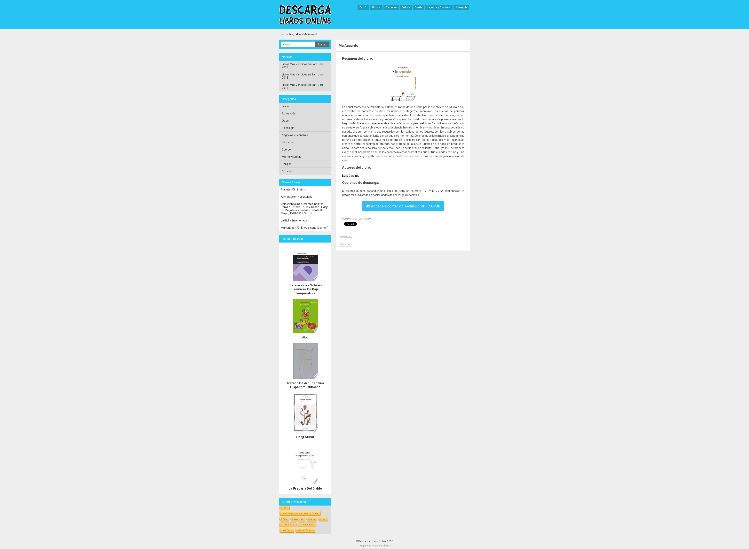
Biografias (295, 34)
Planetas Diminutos (293, 189)
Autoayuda (461, 7)
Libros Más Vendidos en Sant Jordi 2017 (303, 86)
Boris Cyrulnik (350, 175)
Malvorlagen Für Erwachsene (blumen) (304, 227)
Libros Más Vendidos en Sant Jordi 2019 (303, 66)
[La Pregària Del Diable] (305, 484)
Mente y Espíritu (292, 156)
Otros (285, 120)
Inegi (323, 519)
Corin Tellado (288, 524)
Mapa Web (365, 545)
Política (406, 7)
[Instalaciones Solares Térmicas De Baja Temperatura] (305, 281)
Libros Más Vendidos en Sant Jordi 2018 (303, 76)
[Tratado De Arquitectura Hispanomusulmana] (305, 379)
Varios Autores (307, 524)
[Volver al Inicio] (305, 14)
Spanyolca (298, 519)
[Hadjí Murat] (305, 433)
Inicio (284, 34)
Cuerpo (286, 149)
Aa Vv (312, 519)
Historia (376, 7)
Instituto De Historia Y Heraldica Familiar (301, 513)
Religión (287, 164)
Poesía (418, 7)
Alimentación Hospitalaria (296, 196)
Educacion (391, 7)
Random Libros (381, 545)
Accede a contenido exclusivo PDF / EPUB (405, 206)
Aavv (285, 519)
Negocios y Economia (439, 7)
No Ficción (288, 171)
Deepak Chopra (305, 530)
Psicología (288, 127)
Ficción (363, 7)
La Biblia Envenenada (294, 220)
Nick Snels (287, 530)
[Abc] (305, 333)
